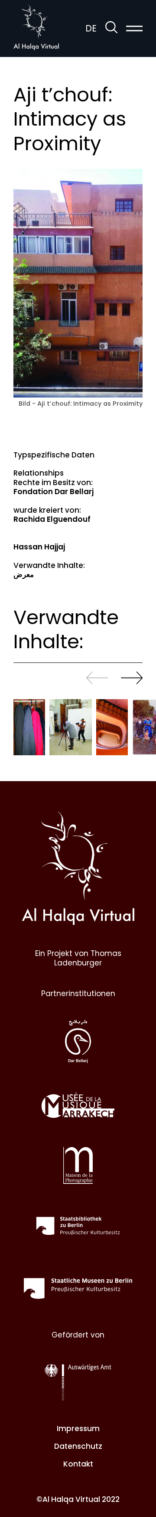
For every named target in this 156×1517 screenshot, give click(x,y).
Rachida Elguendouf (52, 519)
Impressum (78, 1428)
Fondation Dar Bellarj (53, 491)
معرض (23, 574)
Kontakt (78, 1464)
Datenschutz (78, 1446)
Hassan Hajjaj (39, 547)
